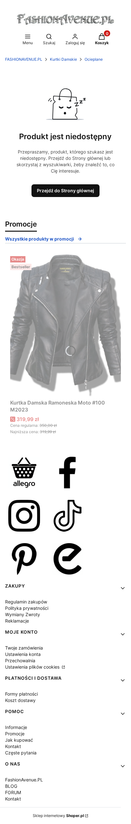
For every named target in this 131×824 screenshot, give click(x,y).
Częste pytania (21, 752)
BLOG (11, 786)
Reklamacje (17, 620)
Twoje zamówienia (24, 647)
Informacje (16, 727)
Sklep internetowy (58, 815)
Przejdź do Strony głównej (65, 190)
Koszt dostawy (20, 700)
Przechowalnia (20, 660)
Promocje (14, 733)
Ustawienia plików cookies (33, 667)
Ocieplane (94, 59)
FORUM (13, 792)
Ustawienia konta (23, 654)
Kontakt (13, 746)
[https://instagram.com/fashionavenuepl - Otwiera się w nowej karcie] (24, 516)
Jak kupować (19, 740)
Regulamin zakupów (26, 601)
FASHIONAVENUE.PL (23, 59)
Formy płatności (21, 694)
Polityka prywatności (26, 608)
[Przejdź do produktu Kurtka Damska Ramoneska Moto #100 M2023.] (65, 325)
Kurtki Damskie (63, 59)
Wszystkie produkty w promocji (39, 239)
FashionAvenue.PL (24, 779)
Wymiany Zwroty (22, 614)
